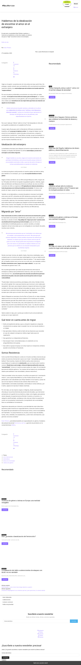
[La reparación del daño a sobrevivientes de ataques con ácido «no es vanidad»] (24, 556)
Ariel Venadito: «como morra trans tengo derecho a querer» (17, 587)
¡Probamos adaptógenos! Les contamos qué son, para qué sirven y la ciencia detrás (23, 590)
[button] (76, 7)
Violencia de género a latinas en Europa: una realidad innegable (63, 218)
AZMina (13, 425)
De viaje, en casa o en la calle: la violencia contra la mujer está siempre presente (64, 247)
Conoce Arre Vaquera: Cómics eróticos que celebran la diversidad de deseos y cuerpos (63, 119)
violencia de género (8, 462)
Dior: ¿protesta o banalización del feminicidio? (19, 536)
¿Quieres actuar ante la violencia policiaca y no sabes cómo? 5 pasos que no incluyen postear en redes (63, 188)
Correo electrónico (6, 653)
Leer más (5, 509)
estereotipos (6, 459)
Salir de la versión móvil (40, 663)
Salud (50, 86)
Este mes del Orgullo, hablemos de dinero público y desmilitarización (64, 149)
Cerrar (4, 660)
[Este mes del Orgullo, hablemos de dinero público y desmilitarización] (64, 137)
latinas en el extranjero (9, 460)
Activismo (4, 498)
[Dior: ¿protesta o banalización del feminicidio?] (24, 522)
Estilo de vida (5, 42)
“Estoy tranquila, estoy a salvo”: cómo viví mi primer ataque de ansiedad (64, 89)
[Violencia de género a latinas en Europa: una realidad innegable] (24, 486)
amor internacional (8, 457)
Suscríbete (74, 621)
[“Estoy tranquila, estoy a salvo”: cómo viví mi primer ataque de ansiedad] (64, 77)
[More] (29, 77)
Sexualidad (51, 115)
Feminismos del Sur (20, 423)
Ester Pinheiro (7, 47)
